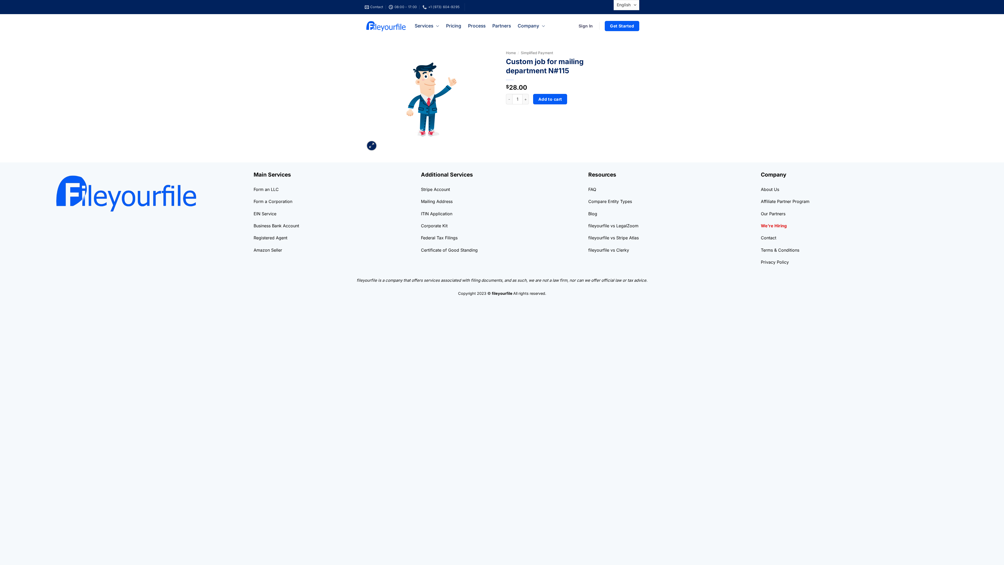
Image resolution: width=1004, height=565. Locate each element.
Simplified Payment (537, 53)
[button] (372, 146)
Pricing (453, 26)
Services (424, 26)
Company (528, 26)
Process (477, 26)
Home (511, 53)
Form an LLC (266, 189)
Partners (501, 26)
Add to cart (550, 99)
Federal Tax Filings (439, 237)
